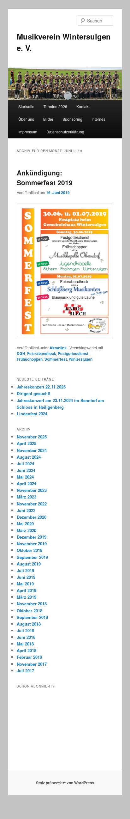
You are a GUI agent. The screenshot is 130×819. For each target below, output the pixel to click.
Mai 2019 (25, 584)
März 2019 (26, 597)
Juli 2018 (25, 630)
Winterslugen (80, 359)
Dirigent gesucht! (33, 393)
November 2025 (32, 437)
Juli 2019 (25, 570)
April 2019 (26, 590)
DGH (21, 353)
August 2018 (29, 624)
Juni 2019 (26, 577)
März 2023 (26, 497)
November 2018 (32, 604)
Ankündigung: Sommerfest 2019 (45, 177)
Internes (98, 119)
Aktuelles (58, 348)
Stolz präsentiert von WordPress (65, 782)
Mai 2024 (25, 477)
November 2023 (32, 490)
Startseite (26, 106)
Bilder (48, 119)
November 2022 (32, 504)
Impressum (27, 131)
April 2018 (26, 650)
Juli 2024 (25, 464)
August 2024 (29, 457)
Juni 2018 (26, 637)
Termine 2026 (55, 106)
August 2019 (29, 564)
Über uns (26, 119)
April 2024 (26, 483)
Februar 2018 (29, 657)
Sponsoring (72, 119)
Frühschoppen (30, 359)
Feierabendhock (41, 353)
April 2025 (26, 443)
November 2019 (32, 544)
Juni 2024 (26, 470)
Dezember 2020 (31, 517)
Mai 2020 (25, 524)
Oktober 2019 (29, 550)
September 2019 (32, 557)
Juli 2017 (25, 671)
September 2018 (32, 617)
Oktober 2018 (29, 611)
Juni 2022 (26, 510)
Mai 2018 (25, 644)
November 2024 (32, 450)
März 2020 (26, 530)
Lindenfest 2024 (32, 414)
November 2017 (32, 664)
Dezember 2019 (31, 537)
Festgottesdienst (73, 353)
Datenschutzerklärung (65, 131)
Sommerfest (55, 359)
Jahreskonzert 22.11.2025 (41, 387)
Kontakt (82, 106)
